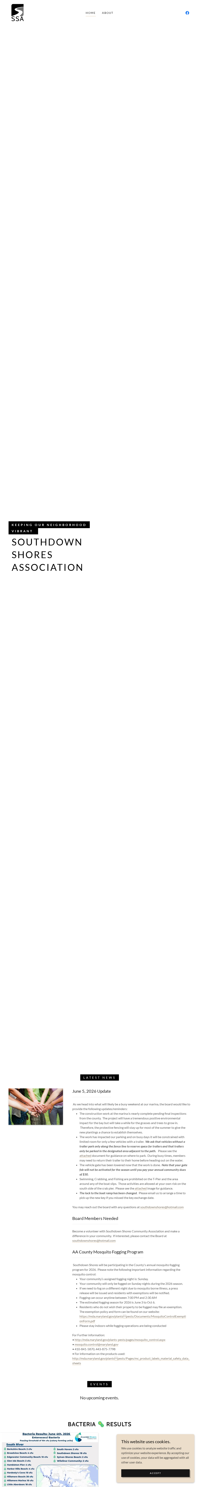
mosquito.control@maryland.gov (96, 1344)
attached (85, 1155)
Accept (155, 1473)
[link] (17, 12)
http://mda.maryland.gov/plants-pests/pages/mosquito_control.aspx (120, 1339)
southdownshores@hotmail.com (162, 1207)
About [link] (107, 12)
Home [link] (91, 12)
